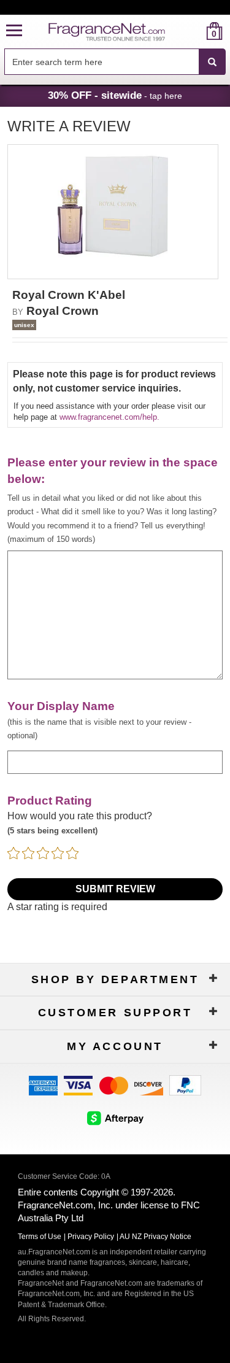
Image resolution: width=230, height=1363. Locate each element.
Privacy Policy (90, 1236)
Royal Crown (62, 310)
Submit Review (115, 889)
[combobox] (115, 61)
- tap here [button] (115, 95)
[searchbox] (101, 61)
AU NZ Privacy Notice (155, 1236)
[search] (195, 31)
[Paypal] (185, 1084)
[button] (14, 31)
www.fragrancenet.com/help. (109, 417)
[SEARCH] (212, 61)
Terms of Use (39, 1236)
